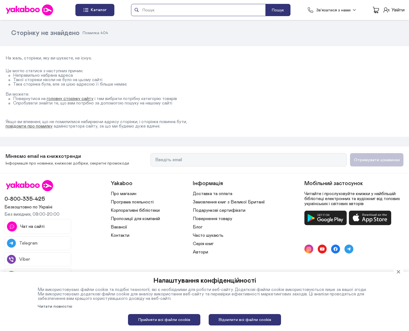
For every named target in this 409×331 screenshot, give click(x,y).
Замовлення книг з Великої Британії (229, 202)
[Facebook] (335, 249)
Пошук (278, 10)
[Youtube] (322, 249)
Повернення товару (212, 218)
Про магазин (123, 193)
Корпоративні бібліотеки (135, 210)
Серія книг (203, 244)
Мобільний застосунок (333, 183)
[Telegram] (348, 249)
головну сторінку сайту (70, 98)
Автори (200, 252)
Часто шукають (208, 235)
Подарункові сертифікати (219, 210)
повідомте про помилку (29, 126)
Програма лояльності (132, 202)
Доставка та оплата (212, 193)
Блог (198, 227)
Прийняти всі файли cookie (164, 320)
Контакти (120, 235)
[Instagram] (308, 249)
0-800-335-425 (24, 199)
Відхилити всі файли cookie (245, 320)
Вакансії (119, 227)
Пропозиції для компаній (135, 218)
